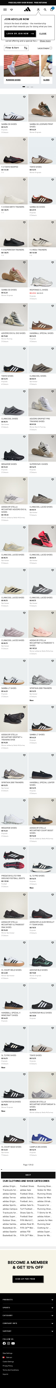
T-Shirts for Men (45, 1213)
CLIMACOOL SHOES (38, 376)
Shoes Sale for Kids (27, 1213)
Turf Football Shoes (27, 1209)
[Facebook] (4, 1343)
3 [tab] (32, 85)
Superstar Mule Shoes (41, 1013)
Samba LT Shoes (8, 688)
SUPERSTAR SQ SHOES (11, 1102)
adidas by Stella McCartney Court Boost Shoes (41, 830)
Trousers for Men (45, 1205)
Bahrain (9, 1357)
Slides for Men (44, 1190)
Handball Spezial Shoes (41, 333)
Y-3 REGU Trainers (38, 250)
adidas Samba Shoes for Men (10, 1224)
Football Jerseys (27, 1201)
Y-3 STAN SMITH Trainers (12, 207)
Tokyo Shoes (7, 376)
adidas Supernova (45, 1232)
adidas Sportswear (10, 1205)
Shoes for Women (45, 1236)
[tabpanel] (28, 635)
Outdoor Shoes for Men (10, 1220)
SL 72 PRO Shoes (37, 876)
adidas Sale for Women (27, 1205)
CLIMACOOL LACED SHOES (41, 507)
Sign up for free (25, 1279)
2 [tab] (28, 85)
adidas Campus (10, 1209)
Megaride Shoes (9, 464)
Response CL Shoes (39, 290)
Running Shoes (44, 1194)
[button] (24, 96)
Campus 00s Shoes (38, 1147)
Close (42, 34)
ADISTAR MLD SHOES (39, 970)
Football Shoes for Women (27, 1194)
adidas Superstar (10, 1217)
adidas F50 (25, 1232)
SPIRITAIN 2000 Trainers (41, 688)
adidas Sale (25, 1190)
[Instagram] (8, 1343)
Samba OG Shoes (9, 124)
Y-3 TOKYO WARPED (9, 167)
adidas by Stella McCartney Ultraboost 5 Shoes (42, 643)
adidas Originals (10, 1201)
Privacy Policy (8, 1366)
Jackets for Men (44, 1220)
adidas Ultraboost (45, 1201)
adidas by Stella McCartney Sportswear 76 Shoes (42, 1104)
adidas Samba (9, 1194)
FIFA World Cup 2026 (27, 1220)
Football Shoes (27, 1186)
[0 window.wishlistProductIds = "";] (11, 9)
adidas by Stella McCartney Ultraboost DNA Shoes (12, 924)
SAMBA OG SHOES (9, 290)
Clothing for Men (45, 1228)
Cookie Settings (8, 1362)
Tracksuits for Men (10, 1190)
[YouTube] (13, 1343)
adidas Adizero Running (45, 1217)
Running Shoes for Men (45, 1186)
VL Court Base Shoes (11, 1147)
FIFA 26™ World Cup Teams (27, 1236)
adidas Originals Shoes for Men (10, 1186)
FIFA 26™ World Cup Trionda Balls (27, 1228)
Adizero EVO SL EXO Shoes (13, 333)
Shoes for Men (44, 1198)
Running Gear (44, 1224)
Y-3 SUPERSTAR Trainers (12, 250)
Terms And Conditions (11, 1370)
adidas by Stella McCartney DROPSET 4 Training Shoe (11, 737)
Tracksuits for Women (10, 1213)
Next (28, 1175)
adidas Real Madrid (27, 1224)
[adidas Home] (28, 9)
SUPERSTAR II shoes (39, 464)
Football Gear (26, 1217)
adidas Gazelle (9, 1232)
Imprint (5, 1374)
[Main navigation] (5, 9)
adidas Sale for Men (27, 1198)
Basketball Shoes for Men (10, 1228)
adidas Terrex (9, 1198)
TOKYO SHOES (36, 167)
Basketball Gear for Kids (10, 1236)
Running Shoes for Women (45, 1209)
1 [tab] (24, 85)
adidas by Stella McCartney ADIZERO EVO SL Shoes (14, 509)
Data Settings (7, 1353)
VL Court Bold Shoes (11, 970)
